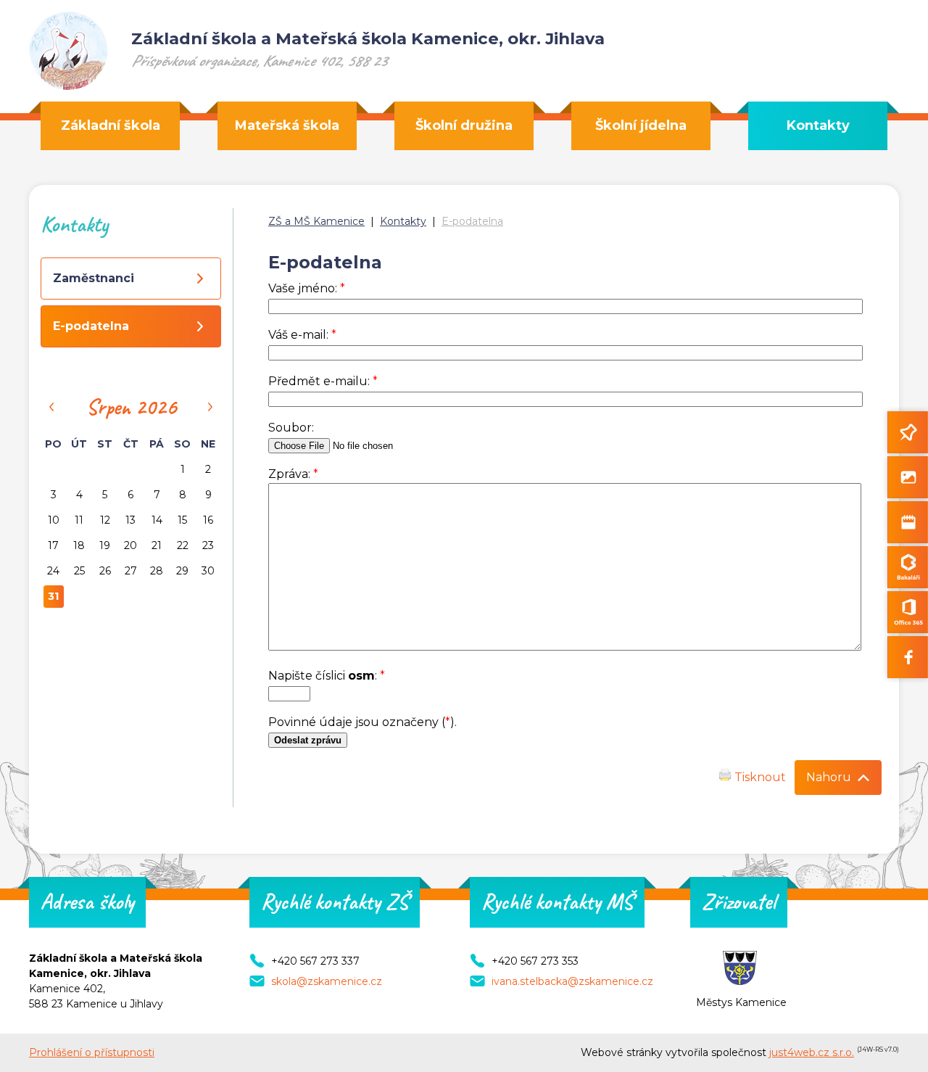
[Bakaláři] (907, 567)
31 (53, 596)
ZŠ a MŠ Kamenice (316, 221)
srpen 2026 (131, 407)
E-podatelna (472, 221)
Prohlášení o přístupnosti (91, 1052)
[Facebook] (907, 657)
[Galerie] (907, 477)
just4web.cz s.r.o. (811, 1052)
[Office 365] (907, 612)
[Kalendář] (907, 522)
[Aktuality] (907, 432)
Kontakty (403, 221)
